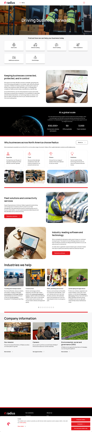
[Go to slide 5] (47, 307)
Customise (80, 424)
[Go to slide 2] (40, 307)
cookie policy (22, 422)
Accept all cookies (80, 419)
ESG (48, 416)
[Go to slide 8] (53, 307)
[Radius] (9, 2)
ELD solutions (15, 297)
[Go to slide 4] (44, 307)
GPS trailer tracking (18, 294)
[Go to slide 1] (38, 307)
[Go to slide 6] (49, 307)
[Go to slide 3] (42, 307)
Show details (21, 426)
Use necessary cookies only (80, 428)
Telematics (28, 416)
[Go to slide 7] (51, 307)
